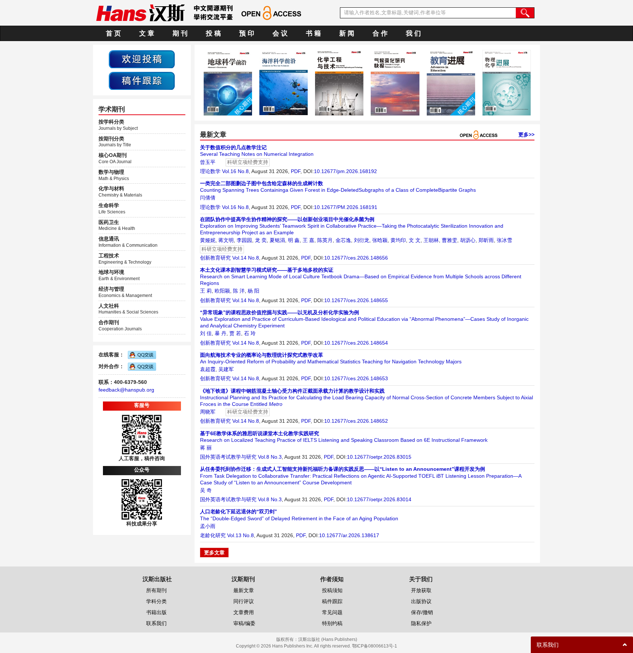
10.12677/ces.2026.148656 (356, 258)
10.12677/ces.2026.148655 (356, 300)
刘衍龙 (361, 240)
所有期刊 (156, 590)
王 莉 (206, 291)
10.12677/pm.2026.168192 (345, 171)
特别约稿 (332, 623)
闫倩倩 (207, 198)
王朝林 (431, 240)
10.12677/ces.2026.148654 (356, 343)
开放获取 (421, 590)
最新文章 (243, 590)
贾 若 (235, 333)
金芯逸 (343, 240)
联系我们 (156, 623)
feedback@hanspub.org (126, 390)
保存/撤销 (422, 612)
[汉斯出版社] (140, 12)
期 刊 (180, 33)
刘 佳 (206, 333)
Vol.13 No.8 (240, 535)
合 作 (380, 33)
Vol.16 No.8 (235, 171)
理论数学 (210, 171)
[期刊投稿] (142, 59)
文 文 (415, 240)
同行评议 (243, 601)
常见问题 (332, 612)
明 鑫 (294, 240)
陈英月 (325, 240)
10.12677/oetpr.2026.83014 (379, 499)
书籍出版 (156, 612)
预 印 (246, 33)
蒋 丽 (206, 448)
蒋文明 (226, 240)
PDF (295, 171)
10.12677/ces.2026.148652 (356, 421)
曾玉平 (207, 162)
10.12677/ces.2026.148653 (356, 378)
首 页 (113, 33)
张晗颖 (380, 240)
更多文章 (214, 552)
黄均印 (398, 240)
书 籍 (313, 33)
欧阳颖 (222, 291)
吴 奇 (206, 490)
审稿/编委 (244, 623)
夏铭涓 (277, 240)
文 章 (146, 33)
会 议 (280, 33)
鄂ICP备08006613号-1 (374, 646)
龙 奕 (261, 240)
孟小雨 (207, 526)
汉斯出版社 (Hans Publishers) (327, 639)
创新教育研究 (215, 258)
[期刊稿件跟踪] (142, 80)
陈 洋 (239, 291)
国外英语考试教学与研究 (228, 457)
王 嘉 (308, 240)
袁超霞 (207, 369)
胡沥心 (467, 240)
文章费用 (243, 612)
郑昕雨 (486, 240)
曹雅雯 (449, 240)
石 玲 (250, 333)
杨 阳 (253, 291)
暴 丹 (220, 333)
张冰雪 (504, 240)
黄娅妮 (207, 240)
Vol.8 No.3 (270, 457)
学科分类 (156, 601)
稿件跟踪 (332, 601)
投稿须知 (332, 590)
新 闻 (346, 33)
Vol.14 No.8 (245, 258)
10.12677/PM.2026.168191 (345, 207)
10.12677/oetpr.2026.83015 (379, 457)
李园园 (244, 240)
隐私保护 (421, 623)
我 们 (413, 33)
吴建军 (226, 369)
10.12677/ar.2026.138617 (349, 535)
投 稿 (213, 33)
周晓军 (207, 412)
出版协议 (421, 601)
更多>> (526, 134)
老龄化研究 (213, 535)
